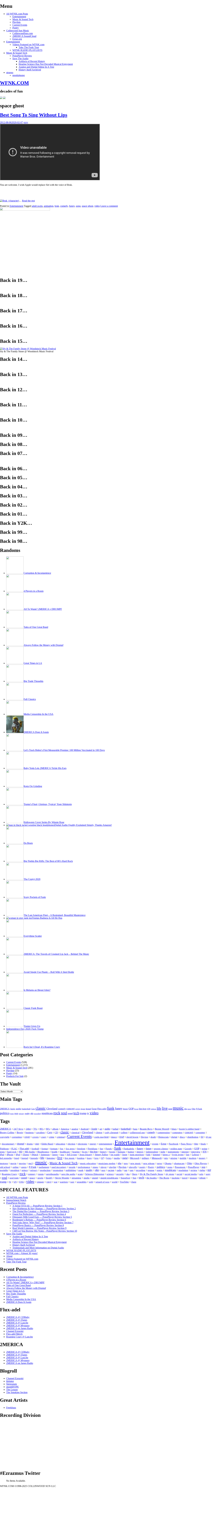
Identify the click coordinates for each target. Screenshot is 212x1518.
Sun (134, 1178)
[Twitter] (1, 98)
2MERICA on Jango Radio (19, 1328)
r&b (31, 1113)
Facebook (173, 1144)
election (71, 1144)
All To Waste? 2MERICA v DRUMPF (25, 1282)
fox (61, 1148)
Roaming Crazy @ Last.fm (19, 1336)
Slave (134, 1174)
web (91, 1182)
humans (121, 1152)
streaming (76, 1178)
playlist (112, 1167)
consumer (200, 1132)
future (125, 1109)
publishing (71, 1170)
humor (131, 1152)
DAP (121, 1137)
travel (184, 1178)
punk (80, 1170)
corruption (17, 1137)
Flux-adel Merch (14, 1334)
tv (88, 1113)
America (65, 1129)
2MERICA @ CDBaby (17, 1317)
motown (4, 1163)
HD (20, 1151)
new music (135, 1163)
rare (131, 1170)
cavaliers (40, 1132)
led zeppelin (6, 1158)
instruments (173, 1152)
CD (56, 1132)
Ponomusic (180, 1167)
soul (64, 1113)
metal (170, 1109)
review (194, 1170)
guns (2, 1152)
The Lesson (12, 1389)
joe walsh (115, 1154)
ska (128, 1174)
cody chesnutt (111, 1132)
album (55, 1129)
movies (22, 1163)
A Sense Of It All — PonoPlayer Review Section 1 (37, 1205)
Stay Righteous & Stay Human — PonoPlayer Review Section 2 (44, 1208)
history (103, 1151)
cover (77, 1109)
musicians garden (106, 1163)
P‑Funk (32, 1167)
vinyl (48, 1181)
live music (70, 1158)
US (15, 1182)
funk (110, 1108)
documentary (8, 1144)
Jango (55, 1154)
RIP (209, 1170)
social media (191, 1174)
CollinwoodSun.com (22, 33)
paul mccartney (59, 1167)
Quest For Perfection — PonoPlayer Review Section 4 (39, 1214)
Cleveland (51, 1108)
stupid (95, 1177)
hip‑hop (94, 1151)
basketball (26, 1109)
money (202, 1158)
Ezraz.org (17, 39)
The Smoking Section (16, 1392)
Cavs (33, 1109)
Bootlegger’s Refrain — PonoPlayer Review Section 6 (39, 1219)
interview (195, 1152)
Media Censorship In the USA (21, 1299)
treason (193, 1178)
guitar (204, 1148)
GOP (131, 1108)
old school (5, 1167)
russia (41, 1174)
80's (41, 1129)
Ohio (193, 1109)
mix (166, 1158)
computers (177, 1132)
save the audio (68, 1174)
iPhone (10, 1154)
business (29, 1132)
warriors (64, 1182)
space (32, 1178)
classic (41, 1108)
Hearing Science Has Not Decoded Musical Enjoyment (46, 64)
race (103, 1170)
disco (182, 1137)
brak (57, 206)
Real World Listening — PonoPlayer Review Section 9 (39, 1228)
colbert (124, 1132)
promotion (58, 1170)
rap (125, 1170)
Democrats (163, 1137)
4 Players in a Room (16, 1279)
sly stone (170, 1174)
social (179, 1174)
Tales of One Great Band (18, 1285)
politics (4, 1113)
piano (95, 1167)
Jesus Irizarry (85, 1154)
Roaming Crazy (9, 1174)
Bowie (20, 1132)
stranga (9, 72)
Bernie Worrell (162, 1129)
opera (24, 1167)
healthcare (65, 1152)
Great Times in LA (15, 1291)
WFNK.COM (14, 83)
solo (201, 1174)
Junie (124, 1154)
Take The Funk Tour (29, 47)
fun (101, 1148)
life (159, 1108)
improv (140, 1152)
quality (27, 1113)
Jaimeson (45, 1154)
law (187, 1154)
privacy (21, 1113)
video (97, 206)
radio (119, 1170)
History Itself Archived (30, 69)
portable (4, 1170)
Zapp (133, 1182)
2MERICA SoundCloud (24, 36)
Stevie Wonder (62, 1178)
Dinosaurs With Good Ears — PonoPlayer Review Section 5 (42, 1217)
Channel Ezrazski (14, 1331)
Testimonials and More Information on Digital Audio (38, 1247)
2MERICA (4, 1108)
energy (93, 1144)
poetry (142, 1167)
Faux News (186, 1144)
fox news (70, 1148)
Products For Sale (15, 1076)
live (165, 1108)
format (44, 1148)
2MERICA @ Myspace (17, 1325)
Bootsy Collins (7, 1132)
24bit (28, 1129)
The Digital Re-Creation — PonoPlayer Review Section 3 (40, 1211)
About (9, 1256)
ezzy (26, 122)
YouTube (124, 1182)
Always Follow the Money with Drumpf (26, 1288)
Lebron (153, 1109)
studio (87, 1178)
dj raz (208, 1137)
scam (80, 1174)
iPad (2, 1154)
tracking (176, 1178)
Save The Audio (20, 58)
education (60, 1144)
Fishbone (4, 1148)
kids (148, 1154)
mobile (183, 1158)
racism (111, 1170)
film (196, 1144)
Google (188, 1148)
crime (51, 1137)
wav (72, 1182)
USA (21, 1182)
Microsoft (134, 1158)
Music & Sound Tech (22, 19)
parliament (44, 1167)
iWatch (35, 1154)
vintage (40, 1182)
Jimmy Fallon (101, 1154)
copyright (4, 1137)
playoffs (133, 1167)
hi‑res (85, 1151)
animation (48, 206)
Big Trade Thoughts (16, 1293)
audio (18, 1108)
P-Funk (199, 1109)
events (155, 1144)
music (178, 1107)
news (189, 1109)
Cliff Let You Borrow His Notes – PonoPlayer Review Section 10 (44, 1231)
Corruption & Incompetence (20, 1277)
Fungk (109, 1148)
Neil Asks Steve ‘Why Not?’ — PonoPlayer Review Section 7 (42, 1222)
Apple (12, 1109)
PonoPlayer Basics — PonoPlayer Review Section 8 (38, 1225)
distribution (192, 1137)
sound (70, 1113)
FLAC (14, 1148)
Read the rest (28, 200)
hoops (112, 1152)
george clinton (161, 1148)
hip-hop (143, 1108)
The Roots (164, 1178)
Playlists (16, 22)
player (104, 1167)
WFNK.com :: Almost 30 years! (22, 1253)
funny (72, 206)
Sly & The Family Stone (151, 1174)
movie (13, 1163)
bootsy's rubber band (189, 1129)
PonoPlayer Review (22, 55)
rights (202, 1170)
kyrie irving (178, 1154)
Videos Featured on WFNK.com (28, 44)
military (145, 1158)
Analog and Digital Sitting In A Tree (36, 67)
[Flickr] (4, 98)
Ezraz (94, 1109)
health (54, 1152)
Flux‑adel (24, 1148)
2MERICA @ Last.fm (17, 1322)
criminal (61, 1137)
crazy (43, 1137)
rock (56, 1113)
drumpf (88, 1109)
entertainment (105, 1144)
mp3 (30, 1163)
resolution (183, 1170)
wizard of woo (102, 1182)
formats (54, 1148)
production (45, 1170)
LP (102, 1158)
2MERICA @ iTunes (16, 1320)
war (55, 1182)
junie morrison (137, 1154)
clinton (99, 1132)
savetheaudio (52, 1174)
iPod (18, 1154)
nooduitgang (18, 75)
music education (88, 1163)
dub (37, 1144)
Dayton (144, 1137)
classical (75, 1132)
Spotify (49, 1178)
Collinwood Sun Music (17, 30)
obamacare (179, 1163)
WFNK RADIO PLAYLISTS (27, 50)
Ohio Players (200, 1163)
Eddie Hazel (47, 1144)
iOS (148, 1109)
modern (192, 1158)
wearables (81, 1182)
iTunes (26, 1154)
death (153, 1137)
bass (135, 1129)
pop (16, 1113)
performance (84, 1167)
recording (37, 1113)
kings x (166, 1154)
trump (83, 1113)
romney (32, 1174)
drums (30, 1144)
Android (85, 1129)
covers (35, 1137)
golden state (176, 1148)
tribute (202, 1178)
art (101, 1129)
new (126, 1163)
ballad (115, 1129)
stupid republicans (109, 1178)
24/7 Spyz (18, 1129)
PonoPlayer (193, 1167)
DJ (202, 1137)
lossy (89, 1158)
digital (83, 1109)
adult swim (37, 206)
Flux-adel (101, 1108)
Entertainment (19, 16)
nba (185, 1109)
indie (162, 1151)
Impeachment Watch (16, 1200)
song (78, 206)
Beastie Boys (146, 1129)
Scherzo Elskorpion (94, 1174)
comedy (64, 206)
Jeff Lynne (72, 1154)
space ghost (87, 206)
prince (25, 1170)
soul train (14, 1178)
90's (48, 1129)
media (117, 1158)
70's (35, 1129)
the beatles (152, 1178)
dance (114, 1137)
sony (208, 1174)
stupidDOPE (12, 1386)
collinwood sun (137, 1132)
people (72, 1167)
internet (185, 1151)
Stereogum (11, 1384)
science (110, 1174)
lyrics (108, 1158)
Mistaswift (157, 1158)
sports (40, 1178)
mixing (173, 1158)
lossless (80, 1158)
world (114, 1182)
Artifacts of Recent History (32, 61)
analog (75, 1129)
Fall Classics (12, 1296)
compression (164, 1132)
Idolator (10, 1381)
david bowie (132, 1137)
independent (152, 1152)
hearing (76, 1152)
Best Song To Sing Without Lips (33, 115)
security (120, 1174)
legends (34, 1158)
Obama (168, 1163)
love (96, 1158)
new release (149, 1163)
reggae (151, 1170)
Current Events (19, 25)
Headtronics (43, 1152)
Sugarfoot (125, 1178)
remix (159, 1170)
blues (174, 1129)
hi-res (136, 1109)
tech (76, 1113)
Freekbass (92, 1148)
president (14, 1170)
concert (70, 1108)
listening (51, 1158)
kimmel (156, 1154)
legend (24, 1158)
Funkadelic (129, 1148)
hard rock (11, 1152)
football (35, 1148)
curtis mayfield (101, 1137)
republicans (47, 1113)
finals (203, 1144)
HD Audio (30, 1152)
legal (16, 1158)
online (16, 1167)
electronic (82, 1144)
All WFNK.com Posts (17, 13)
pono (12, 1113)
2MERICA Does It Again (18, 1302)
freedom (81, 1148)
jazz (62, 1154)
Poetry (15, 27)
